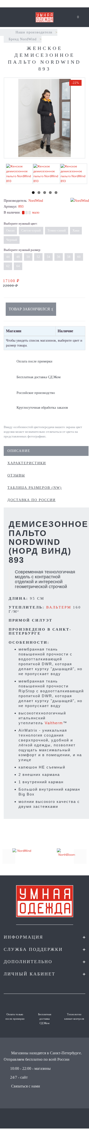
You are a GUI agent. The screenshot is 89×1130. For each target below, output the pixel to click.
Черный (11, 240)
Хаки (75, 230)
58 (68, 257)
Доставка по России (31, 500)
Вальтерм (58, 607)
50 (28, 257)
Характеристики (26, 463)
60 (79, 257)
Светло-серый (31, 230)
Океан (10, 230)
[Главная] (5, 32)
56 (58, 257)
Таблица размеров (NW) (34, 488)
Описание (18, 451)
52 (38, 257)
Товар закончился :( (31, 309)
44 (8, 257)
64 (18, 266)
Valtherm (54, 723)
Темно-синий (56, 230)
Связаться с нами (25, 1086)
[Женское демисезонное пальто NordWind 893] (44, 118)
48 (18, 257)
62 (8, 266)
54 (48, 257)
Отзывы (16, 475)
